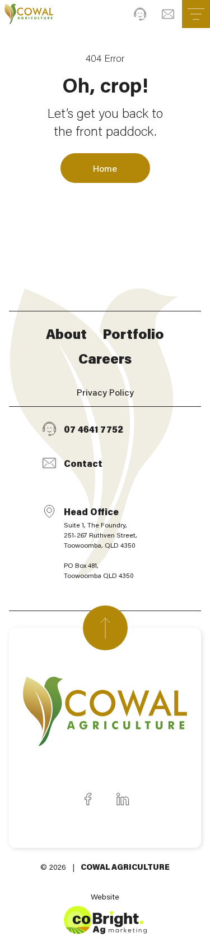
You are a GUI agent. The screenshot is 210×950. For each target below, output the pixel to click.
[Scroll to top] (105, 627)
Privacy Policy (105, 392)
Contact (83, 463)
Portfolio (133, 333)
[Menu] (196, 14)
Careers (105, 358)
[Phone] (140, 14)
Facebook (88, 799)
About (66, 333)
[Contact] (168, 14)
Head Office (100, 543)
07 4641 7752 (93, 429)
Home (105, 168)
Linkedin (122, 799)
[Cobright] (29, 14)
